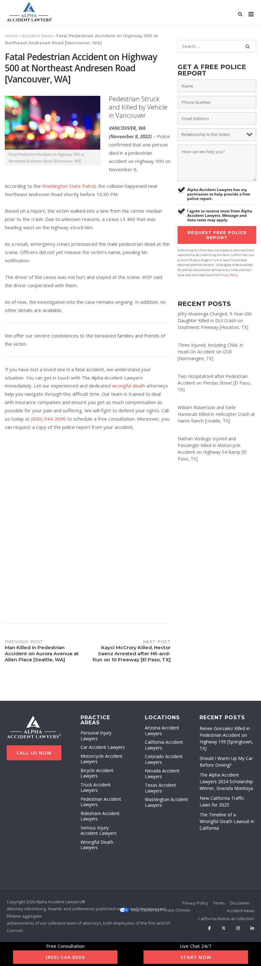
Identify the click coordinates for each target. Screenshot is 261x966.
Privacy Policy (229, 275)
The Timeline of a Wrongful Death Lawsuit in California (227, 821)
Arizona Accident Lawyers (162, 730)
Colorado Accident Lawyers (164, 759)
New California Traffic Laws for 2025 (222, 801)
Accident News (37, 35)
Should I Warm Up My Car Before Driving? (226, 761)
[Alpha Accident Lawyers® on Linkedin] (252, 928)
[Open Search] (240, 15)
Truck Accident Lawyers (96, 787)
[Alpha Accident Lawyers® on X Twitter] (224, 928)
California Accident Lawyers (164, 745)
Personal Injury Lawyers (96, 736)
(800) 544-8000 (65, 957)
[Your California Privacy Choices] (161, 910)
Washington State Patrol (68, 186)
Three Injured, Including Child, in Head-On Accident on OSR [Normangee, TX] (210, 351)
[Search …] (247, 46)
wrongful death (128, 385)
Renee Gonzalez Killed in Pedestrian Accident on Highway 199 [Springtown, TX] (226, 738)
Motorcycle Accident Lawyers (102, 759)
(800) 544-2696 (48, 419)
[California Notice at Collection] (226, 919)
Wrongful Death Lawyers (97, 845)
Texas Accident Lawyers (160, 788)
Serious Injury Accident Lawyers (98, 830)
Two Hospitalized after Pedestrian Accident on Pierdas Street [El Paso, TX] (214, 383)
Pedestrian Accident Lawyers (101, 802)
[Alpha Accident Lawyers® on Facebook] (210, 928)
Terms (219, 903)
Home (11, 35)
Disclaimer (240, 903)
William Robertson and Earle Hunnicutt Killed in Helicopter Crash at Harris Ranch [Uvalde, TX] (216, 414)
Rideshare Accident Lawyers (100, 816)
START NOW (195, 957)
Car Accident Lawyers (103, 747)
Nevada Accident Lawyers (162, 773)
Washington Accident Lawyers (166, 802)
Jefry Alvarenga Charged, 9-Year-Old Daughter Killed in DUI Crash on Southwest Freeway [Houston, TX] (214, 320)
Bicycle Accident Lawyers (97, 773)
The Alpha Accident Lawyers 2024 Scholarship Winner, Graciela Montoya (226, 781)
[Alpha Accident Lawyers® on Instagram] (238, 928)
